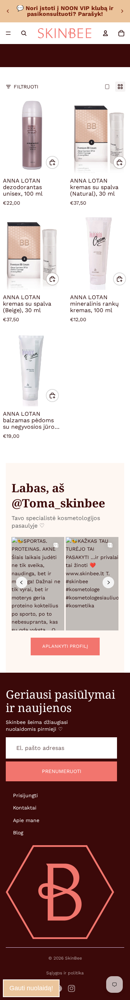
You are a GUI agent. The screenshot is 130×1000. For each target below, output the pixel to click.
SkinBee (73, 958)
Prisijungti (25, 795)
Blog (18, 832)
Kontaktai (24, 808)
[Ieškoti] (24, 33)
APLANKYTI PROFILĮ (65, 646)
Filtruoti (26, 86)
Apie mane (26, 820)
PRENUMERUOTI (61, 771)
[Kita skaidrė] (122, 11)
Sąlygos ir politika (65, 972)
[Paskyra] (105, 33)
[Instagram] (71, 988)
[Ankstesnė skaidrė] (8, 11)
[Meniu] (8, 33)
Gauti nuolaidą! (31, 988)
